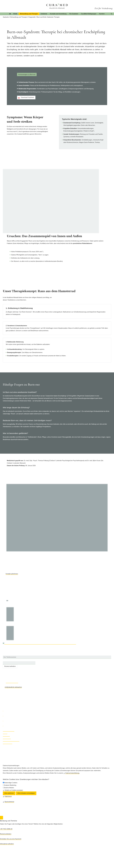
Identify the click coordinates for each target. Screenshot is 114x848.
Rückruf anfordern (10, 666)
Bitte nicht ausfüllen (9, 660)
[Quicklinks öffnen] (1, 817)
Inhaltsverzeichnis (8, 730)
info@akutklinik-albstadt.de (13, 687)
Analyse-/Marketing (10, 785)
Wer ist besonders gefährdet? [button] (15, 433)
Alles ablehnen (9, 793)
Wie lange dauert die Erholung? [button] (16, 407)
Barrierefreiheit (7, 743)
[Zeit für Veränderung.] (104, 7)
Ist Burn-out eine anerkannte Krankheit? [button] (20, 392)
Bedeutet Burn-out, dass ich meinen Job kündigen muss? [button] (27, 420)
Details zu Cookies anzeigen (14, 790)
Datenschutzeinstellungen (11, 740)
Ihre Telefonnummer (9, 654)
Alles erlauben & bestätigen (26, 793)
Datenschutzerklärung (72, 773)
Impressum (6, 735)
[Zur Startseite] (57, 6)
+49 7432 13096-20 (12, 682)
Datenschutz (7, 738)
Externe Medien (9, 787)
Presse (5, 733)
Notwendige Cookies (10, 782)
